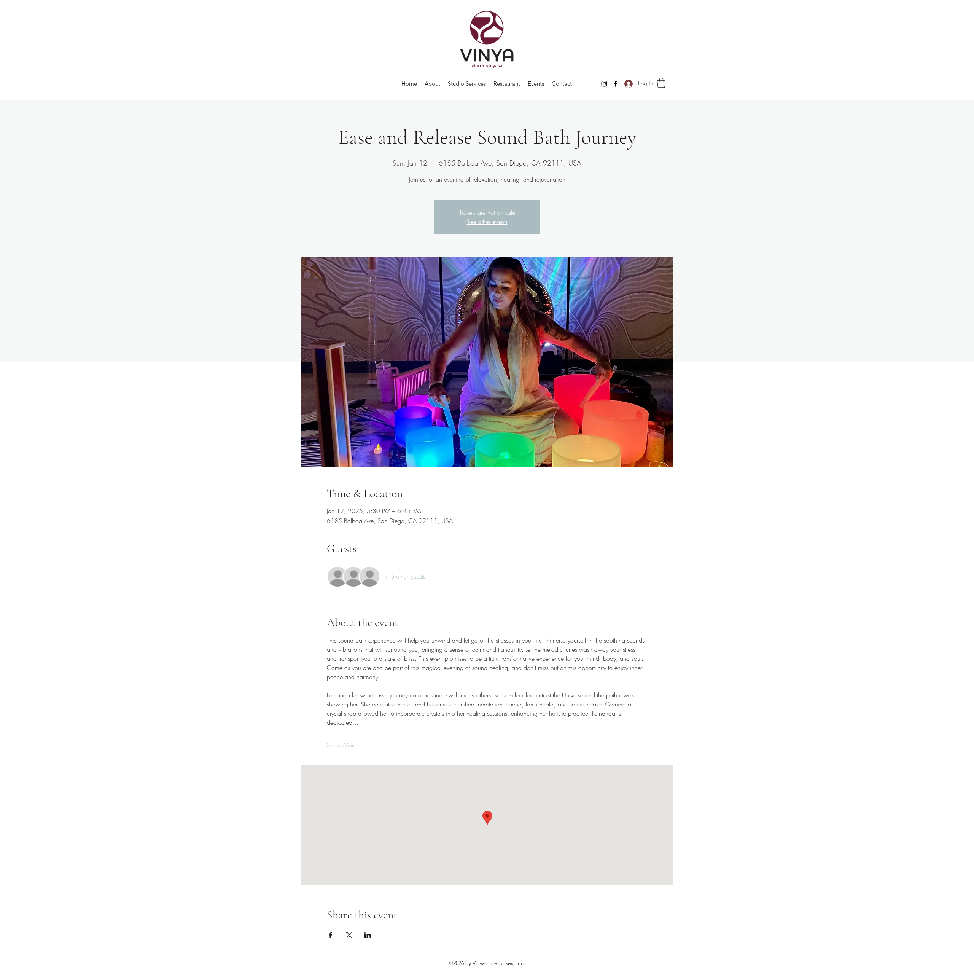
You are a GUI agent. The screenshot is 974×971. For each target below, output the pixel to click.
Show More (341, 745)
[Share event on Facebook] (330, 935)
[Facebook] (615, 84)
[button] (661, 83)
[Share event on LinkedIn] (367, 935)
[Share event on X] (349, 935)
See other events (487, 221)
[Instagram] (604, 84)
